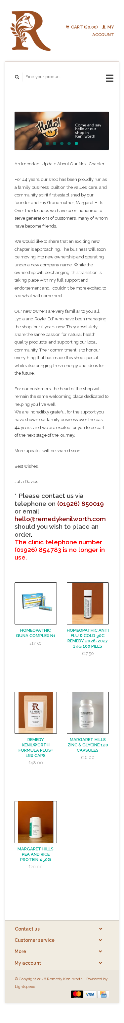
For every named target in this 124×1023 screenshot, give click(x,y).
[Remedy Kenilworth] (30, 31)
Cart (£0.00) (84, 27)
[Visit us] (61, 131)
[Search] (17, 77)
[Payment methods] (77, 994)
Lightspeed (25, 986)
